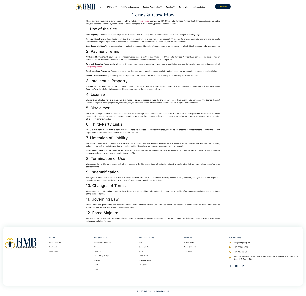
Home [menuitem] (101, 7)
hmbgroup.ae (143, 21)
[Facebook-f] (230, 266)
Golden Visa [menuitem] (184, 7)
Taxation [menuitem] (169, 7)
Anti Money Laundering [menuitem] (130, 7)
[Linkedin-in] (243, 266)
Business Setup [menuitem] (198, 7)
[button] (116, 7)
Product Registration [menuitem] (151, 7)
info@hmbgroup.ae (94, 66)
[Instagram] (236, 266)
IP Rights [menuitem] (111, 7)
